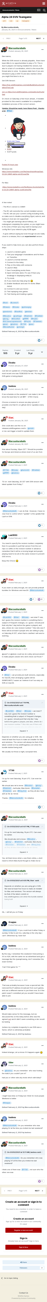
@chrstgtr (20, 327)
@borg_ (6, 319)
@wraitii (31, 428)
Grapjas (12, 922)
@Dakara (6, 307)
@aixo (31, 324)
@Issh (5, 303)
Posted (18, 51)
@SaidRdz (18, 311)
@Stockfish (16, 319)
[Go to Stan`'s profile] (18, 128)
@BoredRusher (8, 327)
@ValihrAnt (28, 316)
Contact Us (23, 1293)
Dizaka (12, 362)
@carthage (17, 316)
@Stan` (9, 111)
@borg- (38, 785)
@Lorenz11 (14, 303)
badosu (12, 386)
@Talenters (37, 321)
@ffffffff (25, 319)
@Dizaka (16, 307)
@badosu (14, 324)
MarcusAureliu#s (11, 27)
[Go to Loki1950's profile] (4, 536)
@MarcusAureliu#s (10, 511)
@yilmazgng (26, 307)
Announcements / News (26, 30)
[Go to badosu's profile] (4, 387)
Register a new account (23, 1230)
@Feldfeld (38, 316)
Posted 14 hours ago (10, 165)
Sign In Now (23, 1247)
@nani (5, 324)
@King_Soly (22, 791)
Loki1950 (13, 535)
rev (9, 1019)
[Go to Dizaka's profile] (4, 364)
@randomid (7, 311)
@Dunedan (36, 788)
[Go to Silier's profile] (4, 1064)
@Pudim (34, 319)
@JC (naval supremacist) (12, 321)
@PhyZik (27, 321)
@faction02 (25, 470)
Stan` (32, 880)
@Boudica (7, 316)
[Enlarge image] (16, 145)
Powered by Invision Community (23, 1298)
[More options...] (42, 49)
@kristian (28, 311)
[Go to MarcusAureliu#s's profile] (4, 49)
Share (24, 1262)
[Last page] (43, 38)
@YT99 (23, 324)
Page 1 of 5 (23, 38)
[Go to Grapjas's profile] (4, 923)
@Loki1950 (7, 617)
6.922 (9, 149)
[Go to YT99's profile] (4, 771)
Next (38, 38)
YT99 (11, 770)
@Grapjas (6, 1103)
